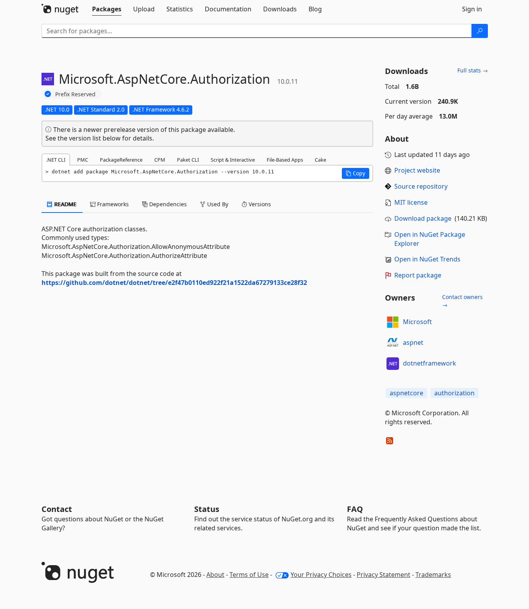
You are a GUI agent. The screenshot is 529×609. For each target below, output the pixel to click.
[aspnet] (393, 343)
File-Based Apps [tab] (285, 159)
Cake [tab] (320, 159)
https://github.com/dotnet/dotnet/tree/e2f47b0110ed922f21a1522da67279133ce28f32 (174, 282)
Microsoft (417, 321)
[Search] (479, 31)
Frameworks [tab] (112, 204)
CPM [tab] (159, 159)
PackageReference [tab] (121, 159)
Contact (57, 509)
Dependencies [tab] (167, 204)
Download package (422, 218)
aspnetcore (406, 393)
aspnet (413, 342)
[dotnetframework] (393, 364)
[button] (355, 173)
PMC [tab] (82, 159)
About (215, 574)
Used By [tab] (217, 204)
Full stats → (472, 70)
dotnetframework (429, 363)
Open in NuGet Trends (427, 259)
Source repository (421, 186)
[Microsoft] (393, 322)
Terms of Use (249, 574)
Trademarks (433, 574)
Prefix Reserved (75, 94)
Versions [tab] (259, 204)
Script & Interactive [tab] (233, 159)
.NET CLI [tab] (55, 159)
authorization (454, 393)
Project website (417, 170)
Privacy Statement (383, 574)
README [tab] (65, 204)
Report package (417, 275)
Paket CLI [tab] (188, 159)
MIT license (411, 202)
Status (206, 509)
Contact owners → (462, 300)
